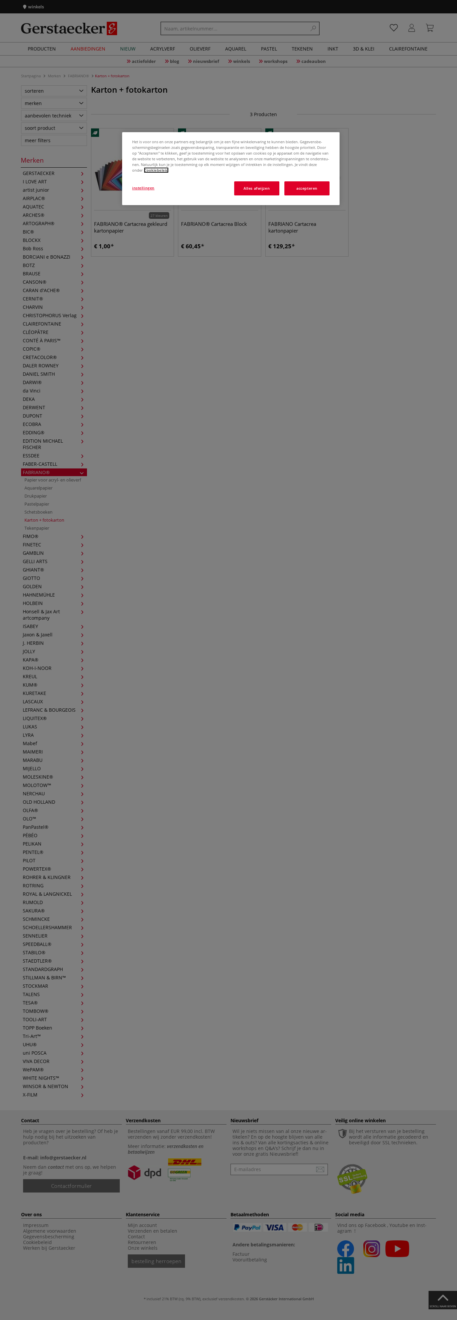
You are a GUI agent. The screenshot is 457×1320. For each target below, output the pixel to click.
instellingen (143, 187)
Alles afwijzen (257, 188)
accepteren (306, 188)
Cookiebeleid (156, 170)
